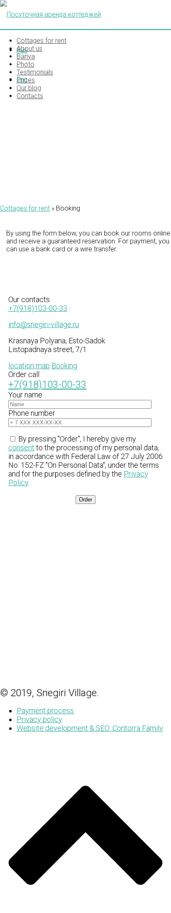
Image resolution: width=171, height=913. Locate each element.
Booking (64, 365)
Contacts (30, 96)
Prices (26, 80)
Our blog (29, 88)
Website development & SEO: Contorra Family (90, 728)
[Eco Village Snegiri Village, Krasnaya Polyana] (85, 14)
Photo (25, 64)
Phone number (31, 413)
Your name (25, 394)
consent (21, 447)
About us (29, 48)
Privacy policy (39, 719)
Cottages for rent (41, 41)
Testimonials (35, 72)
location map (29, 365)
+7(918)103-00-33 (37, 308)
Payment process (45, 710)
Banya (26, 56)
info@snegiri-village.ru (43, 324)
